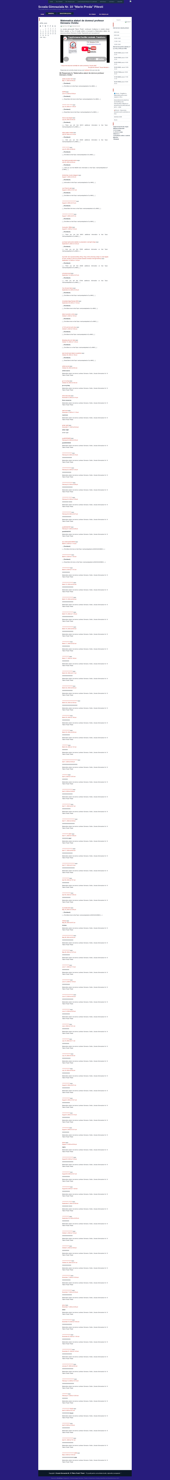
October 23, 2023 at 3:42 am (69, 382)
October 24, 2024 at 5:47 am (69, 1262)
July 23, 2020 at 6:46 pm (68, 149)
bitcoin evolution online (68, 314)
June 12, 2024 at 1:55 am (69, 981)
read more (65, 410)
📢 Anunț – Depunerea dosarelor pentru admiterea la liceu (122, 112)
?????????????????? (68, 819)
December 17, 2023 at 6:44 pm (70, 427)
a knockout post (66, 273)
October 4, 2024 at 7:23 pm (69, 1233)
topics (63, 1142)
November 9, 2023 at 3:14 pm (70, 397)
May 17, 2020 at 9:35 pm (68, 80)
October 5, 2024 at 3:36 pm (69, 1248)
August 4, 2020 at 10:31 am (69, 190)
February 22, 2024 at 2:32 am (70, 440)
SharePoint (102, 1478)
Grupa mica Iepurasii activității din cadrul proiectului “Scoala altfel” (79, 65)
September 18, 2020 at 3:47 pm (70, 275)
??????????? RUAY (67, 1408)
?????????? (65, 656)
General (51, 13)
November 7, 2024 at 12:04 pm (70, 1277)
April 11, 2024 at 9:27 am (69, 806)
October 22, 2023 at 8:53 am (69, 368)
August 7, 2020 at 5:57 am (69, 216)
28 (43, 35)
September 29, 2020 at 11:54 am (71, 303)
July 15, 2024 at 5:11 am (68, 1041)
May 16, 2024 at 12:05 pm (69, 909)
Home (51, 1)
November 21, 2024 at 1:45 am (70, 1351)
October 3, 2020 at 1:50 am (69, 316)
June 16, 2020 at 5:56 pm (69, 93)
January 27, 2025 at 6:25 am (69, 1366)
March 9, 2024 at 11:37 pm (69, 569)
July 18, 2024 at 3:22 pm (68, 1070)
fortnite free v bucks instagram (70, 175)
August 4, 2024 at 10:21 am (69, 1100)
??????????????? (67, 482)
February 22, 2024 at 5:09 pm (70, 484)
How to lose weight (67, 118)
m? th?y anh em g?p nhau (69, 327)
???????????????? (67, 582)
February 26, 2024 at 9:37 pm (70, 514)
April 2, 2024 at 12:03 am (69, 776)
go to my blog (65, 381)
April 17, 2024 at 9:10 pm (69, 865)
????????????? (66, 468)
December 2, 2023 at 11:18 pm (70, 412)
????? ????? (65, 147)
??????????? (66, 568)
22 (45, 33)
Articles (64, 921)
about (63, 1305)
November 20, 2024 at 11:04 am (70, 1336)
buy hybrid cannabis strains (69, 160)
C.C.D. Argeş (117, 130)
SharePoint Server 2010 (113, 1478)
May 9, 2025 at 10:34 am (68, 1454)
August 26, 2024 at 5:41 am (69, 1174)
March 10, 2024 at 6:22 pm (69, 599)
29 (45, 35)
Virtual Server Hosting (94, 1478)
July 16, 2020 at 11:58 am (69, 106)
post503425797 (66, 527)
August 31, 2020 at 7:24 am (69, 229)
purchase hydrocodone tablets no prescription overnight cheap (79, 242)
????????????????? (68, 1379)
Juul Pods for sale (67, 188)
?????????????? (67, 453)
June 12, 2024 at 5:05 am (69, 1011)
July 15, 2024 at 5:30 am (68, 1055)
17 (50, 32)
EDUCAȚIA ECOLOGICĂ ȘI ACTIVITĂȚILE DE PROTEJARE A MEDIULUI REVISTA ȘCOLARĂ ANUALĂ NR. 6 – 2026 (122, 103)
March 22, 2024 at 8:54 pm (69, 688)
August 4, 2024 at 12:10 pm (69, 1114)
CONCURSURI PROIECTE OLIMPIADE (87, 1)
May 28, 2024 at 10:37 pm (69, 952)
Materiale (103, 1)
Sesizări (119, 1)
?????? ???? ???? (67, 105)
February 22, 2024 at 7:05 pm (70, 499)
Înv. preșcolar (70, 1)
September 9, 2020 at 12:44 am (70, 243)
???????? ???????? (67, 214)
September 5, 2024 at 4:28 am (70, 1203)
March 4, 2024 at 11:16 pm (69, 543)
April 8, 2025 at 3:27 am (68, 1410)
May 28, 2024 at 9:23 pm (68, 937)
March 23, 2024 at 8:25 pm (69, 732)
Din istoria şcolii (65, 13)
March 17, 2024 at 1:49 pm (69, 658)
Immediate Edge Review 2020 (70, 301)
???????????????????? (69, 201)
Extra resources (66, 395)
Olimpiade (116, 139)
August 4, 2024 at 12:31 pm (69, 1129)
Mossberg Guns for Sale (68, 340)
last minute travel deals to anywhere (71, 353)
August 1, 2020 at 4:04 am (69, 177)
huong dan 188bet (67, 227)
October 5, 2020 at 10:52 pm (69, 329)
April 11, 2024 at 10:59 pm (69, 835)
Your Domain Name (67, 288)
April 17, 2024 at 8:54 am (69, 850)
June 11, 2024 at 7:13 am (69, 967)
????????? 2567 (66, 834)
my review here (66, 908)
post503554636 (66, 438)
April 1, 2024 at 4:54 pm (68, 761)
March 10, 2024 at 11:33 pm (69, 614)
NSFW (64, 92)
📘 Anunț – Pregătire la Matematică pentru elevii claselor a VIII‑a (120, 95)
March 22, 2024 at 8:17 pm (69, 673)
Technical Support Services (76, 1478)
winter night (65, 425)
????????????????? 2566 (69, 1453)
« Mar (40, 37)
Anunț (115, 120)
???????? (65, 745)
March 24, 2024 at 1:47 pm (69, 747)
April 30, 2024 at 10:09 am (69, 895)
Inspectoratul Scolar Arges (120, 127)
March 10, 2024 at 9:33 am (69, 584)
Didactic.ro (116, 134)
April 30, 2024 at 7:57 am (69, 880)
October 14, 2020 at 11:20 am (70, 342)
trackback (87, 70)
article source (65, 366)
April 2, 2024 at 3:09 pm (68, 791)
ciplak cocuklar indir (67, 79)
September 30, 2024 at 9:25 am (70, 1218)
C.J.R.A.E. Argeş (118, 132)
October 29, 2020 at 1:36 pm (69, 355)
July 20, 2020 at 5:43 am (68, 119)
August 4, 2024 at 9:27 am (69, 1085)
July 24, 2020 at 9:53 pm (68, 162)
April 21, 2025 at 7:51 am (69, 1440)
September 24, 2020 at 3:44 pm (70, 290)
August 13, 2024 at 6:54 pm (69, 1144)
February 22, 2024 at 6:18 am (70, 455)
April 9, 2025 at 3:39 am (68, 1425)
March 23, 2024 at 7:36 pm (69, 717)
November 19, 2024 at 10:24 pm (70, 1321)
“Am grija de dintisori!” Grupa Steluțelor (98, 67)
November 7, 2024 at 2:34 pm (70, 1292)
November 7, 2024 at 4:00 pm (70, 1307)
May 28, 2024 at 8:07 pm (68, 922)
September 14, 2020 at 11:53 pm (71, 260)
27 (40, 35)
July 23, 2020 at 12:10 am (69, 134)
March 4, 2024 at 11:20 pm (69, 556)
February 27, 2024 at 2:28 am (70, 529)
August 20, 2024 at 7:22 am (69, 1159)
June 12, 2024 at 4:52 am (69, 996)
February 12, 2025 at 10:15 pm (70, 1381)
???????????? (66, 804)
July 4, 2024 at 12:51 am (68, 1026)
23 (48, 33)
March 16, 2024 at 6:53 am (69, 628)
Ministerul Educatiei (118, 128)
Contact (111, 1)
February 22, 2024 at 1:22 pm (70, 469)
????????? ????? (67, 497)
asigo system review (67, 132)
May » (44, 37)
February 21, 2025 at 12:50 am (70, 1395)
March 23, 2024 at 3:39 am (69, 702)
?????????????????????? (69, 701)
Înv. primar (59, 1)
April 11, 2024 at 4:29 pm (69, 821)
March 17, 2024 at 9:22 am (69, 643)
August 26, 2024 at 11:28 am (70, 1188)
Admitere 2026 (118, 117)
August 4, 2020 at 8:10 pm (69, 203)
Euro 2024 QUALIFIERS (68, 542)
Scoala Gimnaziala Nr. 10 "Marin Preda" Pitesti (70, 6)
